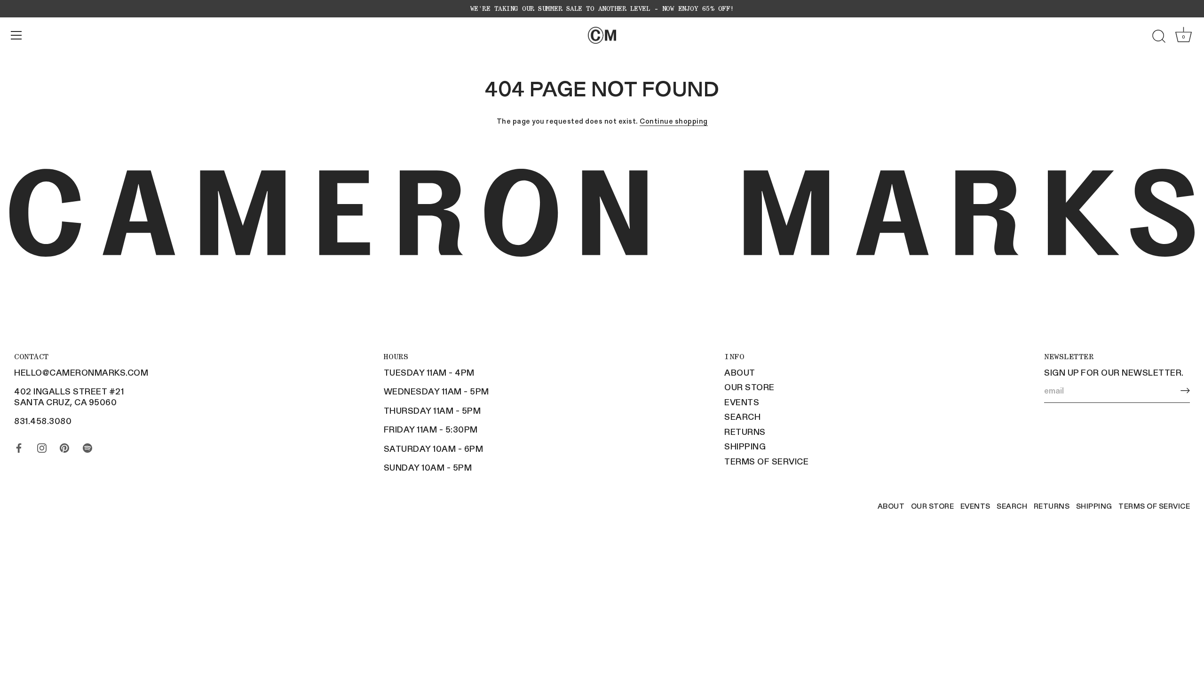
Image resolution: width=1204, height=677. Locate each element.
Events (741, 402)
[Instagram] (42, 445)
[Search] (1159, 36)
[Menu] (16, 35)
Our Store (749, 387)
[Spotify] (87, 445)
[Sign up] (1185, 390)
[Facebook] (19, 445)
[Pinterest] (64, 445)
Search (742, 416)
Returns (745, 431)
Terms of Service (766, 461)
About (739, 372)
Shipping (745, 446)
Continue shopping (674, 121)
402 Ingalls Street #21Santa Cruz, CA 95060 (69, 397)
